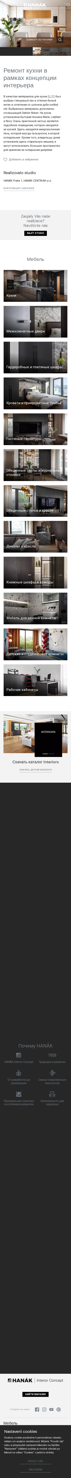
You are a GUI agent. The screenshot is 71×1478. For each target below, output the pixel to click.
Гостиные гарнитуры (24, 439)
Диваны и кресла (21, 546)
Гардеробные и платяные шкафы (34, 367)
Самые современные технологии (52, 1081)
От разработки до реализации (19, 1081)
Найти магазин (35, 1394)
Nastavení (35, 1469)
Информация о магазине (18, 188)
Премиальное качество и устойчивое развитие (19, 1102)
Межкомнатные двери (25, 331)
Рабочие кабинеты (22, 690)
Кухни (11, 295)
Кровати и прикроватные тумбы (33, 403)
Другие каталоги (41, 769)
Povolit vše (35, 1461)
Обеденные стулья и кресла (30, 510)
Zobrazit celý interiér (39, 39)
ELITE (51, 96)
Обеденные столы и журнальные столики (34, 472)
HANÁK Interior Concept (18, 1062)
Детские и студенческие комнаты (35, 654)
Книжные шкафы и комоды (29, 582)
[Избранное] (68, 5)
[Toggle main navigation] (5, 5)
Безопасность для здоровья (52, 1102)
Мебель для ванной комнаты (31, 618)
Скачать (24, 769)
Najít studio (35, 233)
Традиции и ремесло (52, 1062)
